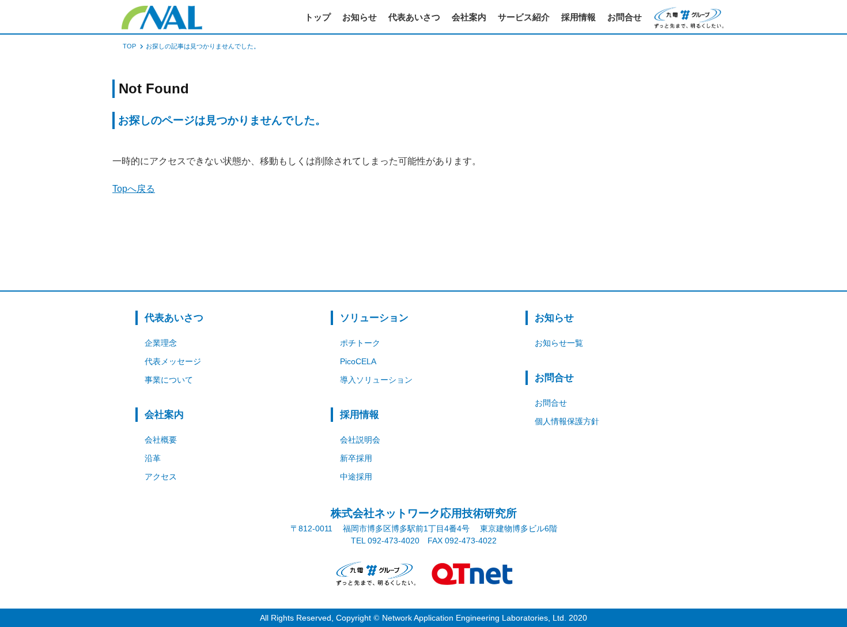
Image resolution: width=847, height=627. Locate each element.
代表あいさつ (414, 17)
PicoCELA (358, 361)
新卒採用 (356, 458)
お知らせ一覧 (559, 343)
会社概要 (161, 439)
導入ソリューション (376, 379)
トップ (318, 17)
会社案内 (469, 17)
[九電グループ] (374, 573)
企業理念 (161, 343)
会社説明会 (360, 439)
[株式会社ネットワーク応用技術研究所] (162, 17)
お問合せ (624, 17)
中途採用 (356, 476)
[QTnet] (472, 573)
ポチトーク (360, 343)
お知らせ (359, 17)
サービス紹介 (524, 17)
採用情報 (578, 17)
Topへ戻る (133, 189)
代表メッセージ (173, 361)
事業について (169, 379)
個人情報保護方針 (567, 421)
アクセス (161, 476)
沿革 (153, 458)
